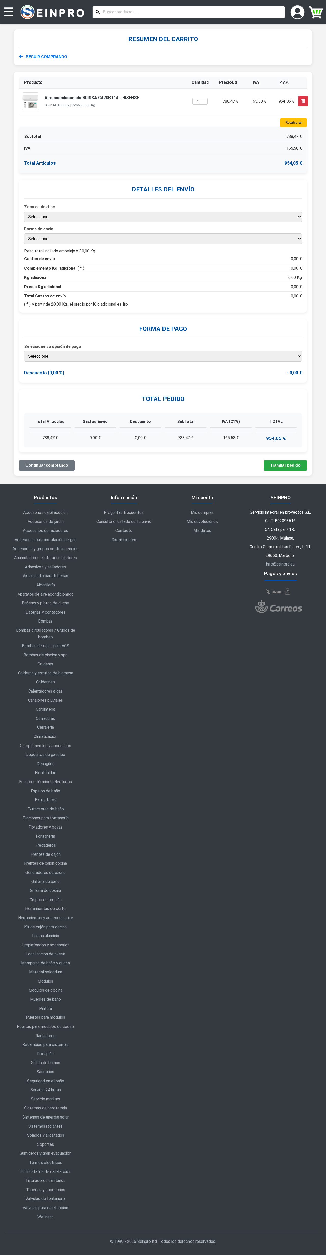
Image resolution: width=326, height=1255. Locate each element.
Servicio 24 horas (45, 1089)
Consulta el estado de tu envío (123, 521)
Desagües (46, 763)
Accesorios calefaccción (45, 512)
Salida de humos (45, 1062)
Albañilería (45, 585)
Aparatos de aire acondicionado (46, 594)
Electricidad (45, 772)
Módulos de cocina (45, 990)
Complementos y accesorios (45, 745)
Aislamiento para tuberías (45, 575)
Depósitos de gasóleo (45, 754)
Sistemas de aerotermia (45, 1108)
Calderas (45, 663)
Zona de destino (39, 206)
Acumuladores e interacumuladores (45, 557)
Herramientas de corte (45, 908)
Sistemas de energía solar (45, 1117)
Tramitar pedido (285, 465)
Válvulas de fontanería (45, 1198)
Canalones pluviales (45, 700)
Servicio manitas (45, 1099)
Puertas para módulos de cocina (45, 1026)
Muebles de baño (45, 999)
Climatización (45, 736)
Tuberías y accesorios (45, 1189)
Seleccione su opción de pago (52, 346)
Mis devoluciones (202, 521)
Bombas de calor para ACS (45, 645)
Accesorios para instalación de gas (45, 539)
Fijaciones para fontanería (46, 818)
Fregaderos (45, 845)
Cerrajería (45, 727)
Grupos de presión (46, 899)
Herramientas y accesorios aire (45, 917)
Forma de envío (38, 229)
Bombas (45, 621)
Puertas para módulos (45, 1017)
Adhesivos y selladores (45, 566)
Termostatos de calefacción (45, 1171)
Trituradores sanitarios (45, 1180)
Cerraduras (45, 718)
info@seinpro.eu (280, 564)
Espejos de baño (45, 791)
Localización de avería (45, 953)
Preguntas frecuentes (124, 512)
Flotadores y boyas (45, 827)
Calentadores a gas (45, 691)
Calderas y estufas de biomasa (45, 673)
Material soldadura (45, 972)
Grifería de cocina (45, 890)
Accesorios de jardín (46, 521)
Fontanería (45, 836)
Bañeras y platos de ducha (45, 603)
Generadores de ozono (45, 872)
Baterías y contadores (45, 612)
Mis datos (202, 530)
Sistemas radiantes (45, 1126)
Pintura (45, 1008)
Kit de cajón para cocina (45, 927)
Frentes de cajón (46, 854)
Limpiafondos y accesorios (46, 945)
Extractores (45, 799)
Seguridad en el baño (45, 1081)
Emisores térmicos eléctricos (45, 781)
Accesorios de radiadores (45, 530)
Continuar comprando (46, 465)
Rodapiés (45, 1053)
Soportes (45, 1144)
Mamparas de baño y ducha (45, 963)
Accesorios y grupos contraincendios (45, 548)
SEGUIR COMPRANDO (46, 56)
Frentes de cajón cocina (45, 863)
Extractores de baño (45, 809)
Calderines (45, 682)
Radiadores (46, 1035)
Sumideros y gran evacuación (45, 1153)
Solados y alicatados (45, 1135)
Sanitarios (45, 1071)
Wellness (45, 1217)
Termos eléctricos (45, 1162)
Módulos (45, 981)
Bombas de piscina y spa (45, 655)
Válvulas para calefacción (45, 1207)
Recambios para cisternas (45, 1044)
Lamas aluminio (45, 935)
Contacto (123, 530)
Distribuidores (124, 539)
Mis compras (202, 512)
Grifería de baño (45, 881)
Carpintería (45, 709)
